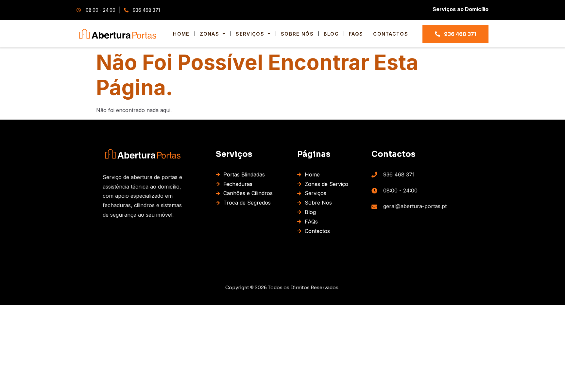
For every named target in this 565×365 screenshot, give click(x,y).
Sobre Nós (297, 34)
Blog (331, 34)
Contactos (390, 34)
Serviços (250, 34)
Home (181, 34)
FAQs (356, 34)
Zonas (209, 34)
